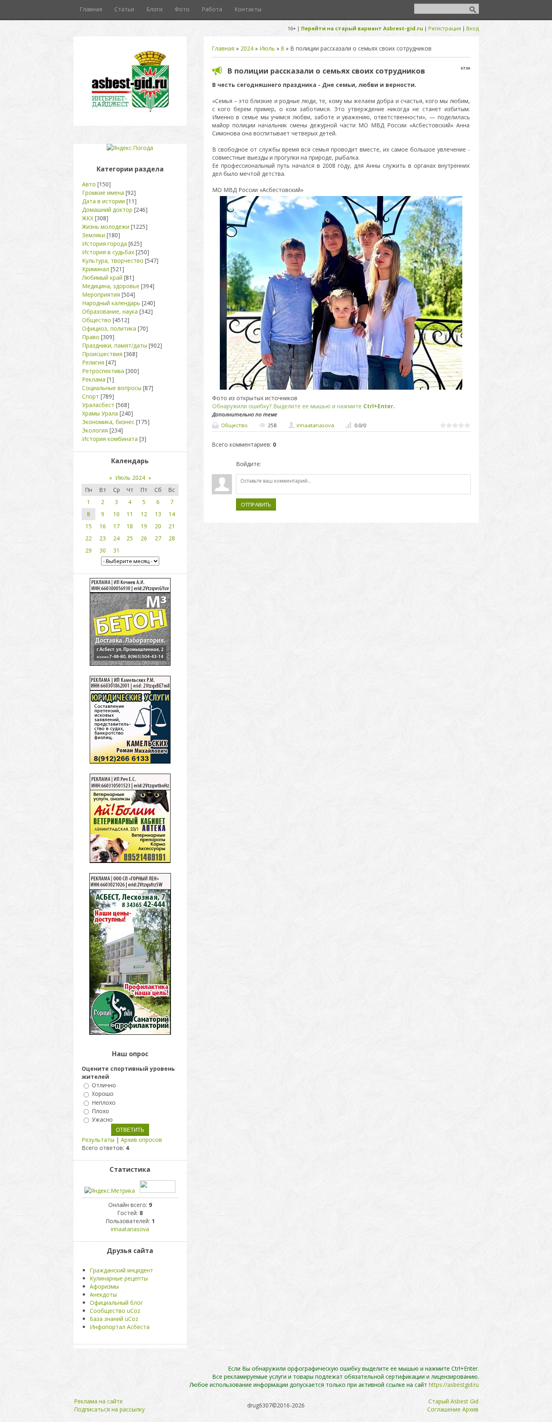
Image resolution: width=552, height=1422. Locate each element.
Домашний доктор (107, 209)
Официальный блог (116, 1302)
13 (158, 514)
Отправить (256, 504)
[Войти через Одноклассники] (310, 464)
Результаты (98, 1140)
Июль (267, 48)
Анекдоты (103, 1294)
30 (102, 550)
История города (104, 243)
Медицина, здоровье (110, 286)
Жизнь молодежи (105, 226)
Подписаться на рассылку (109, 1409)
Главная (223, 48)
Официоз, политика (109, 328)
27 (158, 538)
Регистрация (444, 28)
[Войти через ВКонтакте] (282, 464)
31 (116, 550)
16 (102, 526)
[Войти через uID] (269, 464)
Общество (234, 425)
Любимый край (102, 277)
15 (88, 526)
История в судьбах (108, 252)
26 (144, 538)
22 (88, 538)
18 (129, 526)
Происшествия (102, 354)
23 (102, 538)
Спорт (90, 396)
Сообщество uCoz (115, 1310)
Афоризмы (104, 1286)
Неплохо (104, 1102)
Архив (470, 1409)
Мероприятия (101, 294)
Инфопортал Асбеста (120, 1327)
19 (144, 526)
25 (129, 538)
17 (116, 526)
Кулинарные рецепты (119, 1278)
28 (172, 538)
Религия (93, 362)
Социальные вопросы (111, 388)
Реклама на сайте (98, 1401)
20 (158, 526)
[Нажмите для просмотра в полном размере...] (341, 389)
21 (172, 526)
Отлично (104, 1085)
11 (129, 514)
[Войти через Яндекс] (296, 464)
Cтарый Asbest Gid (453, 1401)
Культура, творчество (112, 260)
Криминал (95, 269)
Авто (89, 184)
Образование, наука (110, 311)
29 (88, 550)
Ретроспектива (103, 371)
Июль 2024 (130, 477)
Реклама (93, 379)
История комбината (110, 439)
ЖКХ (87, 218)
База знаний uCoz (114, 1319)
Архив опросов (141, 1140)
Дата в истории (103, 201)
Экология (95, 430)
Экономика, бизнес (108, 422)
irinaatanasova (315, 425)
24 (116, 538)
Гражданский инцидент (121, 1270)
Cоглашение (444, 1409)
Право (90, 337)
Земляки (93, 235)
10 (116, 514)
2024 (246, 48)
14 (172, 514)
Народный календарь (111, 303)
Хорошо (103, 1094)
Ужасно (102, 1119)
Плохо (100, 1111)
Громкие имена (103, 192)
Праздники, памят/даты (114, 345)
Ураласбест (98, 405)
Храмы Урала (100, 413)
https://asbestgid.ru (454, 1384)
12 (144, 514)
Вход (472, 28)
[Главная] (130, 111)
